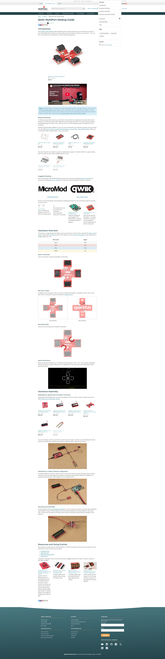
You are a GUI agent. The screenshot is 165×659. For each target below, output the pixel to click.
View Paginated (103, 21)
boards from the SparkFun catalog (50, 399)
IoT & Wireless (80, 13)
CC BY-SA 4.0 (109, 44)
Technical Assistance (75, 623)
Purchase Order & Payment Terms (78, 621)
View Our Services (45, 633)
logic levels (52, 235)
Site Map (73, 637)
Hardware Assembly (104, 11)
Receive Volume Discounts (46, 637)
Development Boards (68, 13)
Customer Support (123, 1)
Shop (41, 3)
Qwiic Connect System (82, 197)
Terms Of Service (74, 631)
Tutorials (44, 16)
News (59, 3)
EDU (83, 1)
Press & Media (44, 621)
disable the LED (69, 294)
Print (100, 25)
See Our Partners (44, 631)
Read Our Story (44, 619)
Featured (42, 13)
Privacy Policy (74, 633)
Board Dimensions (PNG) (47, 554)
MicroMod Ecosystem (52, 197)
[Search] (83, 8)
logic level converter (79, 235)
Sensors (57, 13)
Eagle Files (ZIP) (45, 553)
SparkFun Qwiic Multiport (47, 31)
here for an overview (85, 178)
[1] (89, 32)
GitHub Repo (44, 556)
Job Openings (44, 625)
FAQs (72, 625)
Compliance (73, 635)
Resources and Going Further (107, 14)
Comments (109, 18)
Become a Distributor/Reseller (47, 635)
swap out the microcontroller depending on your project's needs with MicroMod (68, 129)
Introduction (102, 5)
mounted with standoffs (57, 509)
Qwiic (102, 36)
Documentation (50, 3)
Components (90, 13)
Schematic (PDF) (45, 551)
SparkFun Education (45, 623)
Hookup (114, 33)
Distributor (89, 1)
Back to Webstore (93, 8)
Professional (76, 1)
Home (39, 16)
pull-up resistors (48, 110)
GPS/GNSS (49, 13)
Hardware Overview (104, 8)
